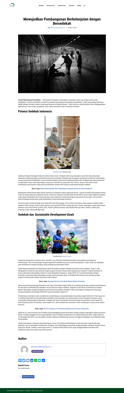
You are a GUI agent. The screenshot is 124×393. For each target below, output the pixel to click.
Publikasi (71, 5)
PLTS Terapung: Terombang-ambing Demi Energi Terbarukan (66, 308)
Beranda (41, 5)
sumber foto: (58, 172)
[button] (66, 5)
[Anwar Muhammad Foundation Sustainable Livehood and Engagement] (12, 6)
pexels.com (66, 256)
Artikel (79, 5)
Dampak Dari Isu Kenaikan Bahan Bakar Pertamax (66, 281)
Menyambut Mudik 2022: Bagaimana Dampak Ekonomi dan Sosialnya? (66, 188)
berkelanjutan (28, 376)
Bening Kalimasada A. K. (58, 27)
